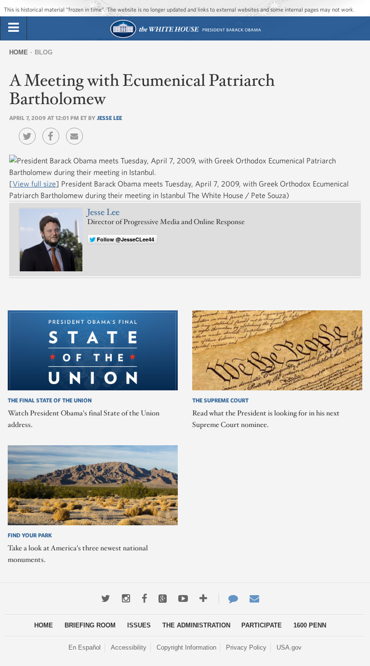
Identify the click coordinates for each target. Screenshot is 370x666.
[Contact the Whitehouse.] (228, 598)
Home (18, 52)
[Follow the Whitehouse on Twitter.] (105, 598)
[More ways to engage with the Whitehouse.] (203, 598)
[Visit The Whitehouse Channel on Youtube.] (183, 598)
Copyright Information (186, 647)
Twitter (29, 129)
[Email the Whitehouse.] (254, 598)
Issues (139, 625)
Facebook (53, 129)
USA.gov (289, 647)
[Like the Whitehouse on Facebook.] (144, 598)
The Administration (196, 625)
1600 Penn (309, 625)
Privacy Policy (246, 647)
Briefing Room (90, 625)
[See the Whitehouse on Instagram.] (126, 598)
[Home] (185, 36)
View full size (34, 183)
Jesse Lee (109, 117)
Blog (44, 52)
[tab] (13, 28)
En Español (84, 647)
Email (77, 129)
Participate (261, 625)
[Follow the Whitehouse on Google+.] (163, 598)
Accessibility (128, 647)
